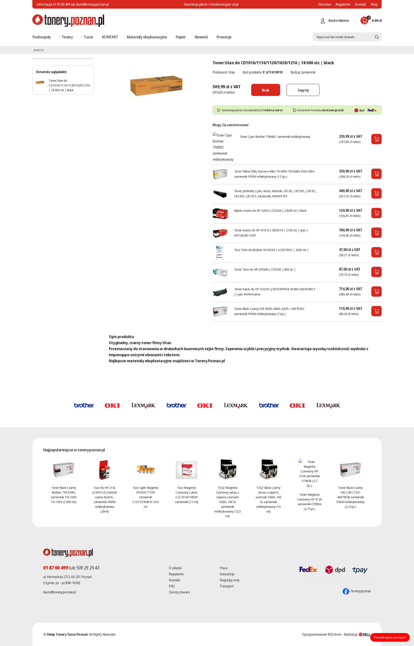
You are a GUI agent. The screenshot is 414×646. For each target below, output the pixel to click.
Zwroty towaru (179, 592)
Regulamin (343, 4)
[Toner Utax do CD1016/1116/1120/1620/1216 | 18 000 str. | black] (156, 85)
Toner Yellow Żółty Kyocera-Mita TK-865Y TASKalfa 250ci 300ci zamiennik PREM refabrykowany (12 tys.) (274, 174)
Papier (181, 36)
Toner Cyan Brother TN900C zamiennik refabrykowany (275, 136)
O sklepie (175, 568)
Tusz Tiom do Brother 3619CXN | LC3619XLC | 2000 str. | (271, 250)
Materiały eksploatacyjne (147, 36)
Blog (374, 4)
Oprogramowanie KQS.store (321, 634)
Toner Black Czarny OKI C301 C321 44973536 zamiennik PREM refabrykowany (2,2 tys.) (350, 497)
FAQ (172, 586)
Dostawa (324, 4)
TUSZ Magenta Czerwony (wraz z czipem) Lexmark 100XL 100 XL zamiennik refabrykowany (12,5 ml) (227, 501)
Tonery (67, 36)
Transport (227, 586)
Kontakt (360, 4)
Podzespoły (41, 36)
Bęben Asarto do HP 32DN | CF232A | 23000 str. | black (270, 210)
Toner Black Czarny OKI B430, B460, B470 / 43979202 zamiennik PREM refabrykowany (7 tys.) (269, 311)
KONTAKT (110, 36)
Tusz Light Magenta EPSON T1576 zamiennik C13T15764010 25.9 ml (145, 497)
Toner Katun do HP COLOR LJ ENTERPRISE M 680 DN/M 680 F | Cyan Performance (274, 291)
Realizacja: (351, 634)
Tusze (88, 36)
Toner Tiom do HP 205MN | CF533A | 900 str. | (264, 269)
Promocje (224, 36)
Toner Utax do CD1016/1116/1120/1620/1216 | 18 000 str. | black (69, 85)
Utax (231, 72)
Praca (223, 568)
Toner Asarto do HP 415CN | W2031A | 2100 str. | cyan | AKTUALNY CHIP (271, 232)
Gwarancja (227, 574)
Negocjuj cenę (229, 580)
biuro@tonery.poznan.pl (59, 592)
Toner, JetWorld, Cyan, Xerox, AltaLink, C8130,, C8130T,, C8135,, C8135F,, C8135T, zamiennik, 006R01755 (275, 193)
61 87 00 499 (61, 4)
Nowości (201, 36)
